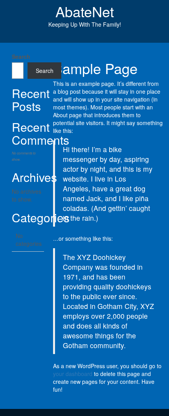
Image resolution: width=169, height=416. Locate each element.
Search (21, 56)
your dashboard (72, 374)
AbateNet (84, 11)
